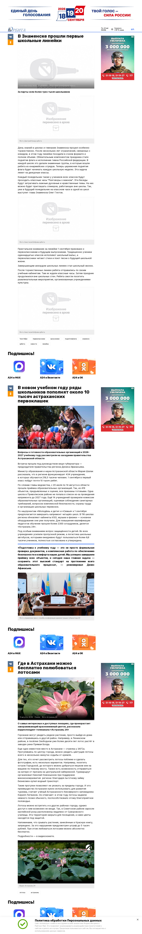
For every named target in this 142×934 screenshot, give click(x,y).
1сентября (23, 339)
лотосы (22, 893)
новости (34, 344)
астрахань (35, 893)
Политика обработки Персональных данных (68, 920)
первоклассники (39, 339)
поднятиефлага (71, 339)
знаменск (85, 339)
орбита (22, 344)
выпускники (55, 339)
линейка (45, 344)
